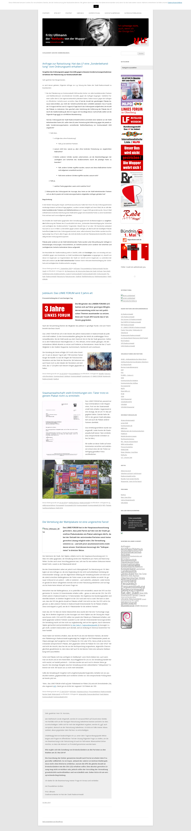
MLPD (123, 388)
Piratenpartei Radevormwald (130, 335)
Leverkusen (86, 376)
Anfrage (99, 271)
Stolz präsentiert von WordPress (52, 822)
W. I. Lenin (135, 601)
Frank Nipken (104, 694)
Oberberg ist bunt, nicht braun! (131, 473)
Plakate (108, 505)
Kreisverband (128, 568)
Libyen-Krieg (127, 573)
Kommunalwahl (76, 274)
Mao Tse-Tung (140, 573)
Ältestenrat (144, 606)
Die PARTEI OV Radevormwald (131, 322)
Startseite (45, 13)
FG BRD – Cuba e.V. (127, 375)
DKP (122, 370)
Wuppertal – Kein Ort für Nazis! (131, 481)
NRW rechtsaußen (127, 444)
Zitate (137, 605)
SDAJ (122, 396)
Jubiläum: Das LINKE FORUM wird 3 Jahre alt (67, 293)
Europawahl (60, 505)
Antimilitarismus (131, 552)
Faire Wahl (106, 271)
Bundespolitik (129, 559)
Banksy (123, 495)
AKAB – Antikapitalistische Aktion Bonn (133, 359)
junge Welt (124, 423)
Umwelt (144, 599)
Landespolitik (129, 571)
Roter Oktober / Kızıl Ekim (129, 452)
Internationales (130, 564)
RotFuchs (124, 455)
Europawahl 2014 (70, 505)
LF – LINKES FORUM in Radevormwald (133, 327)
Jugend (68, 274)
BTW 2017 (57, 13)
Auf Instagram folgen (136, 280)
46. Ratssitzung (70, 271)
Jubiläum (67, 376)
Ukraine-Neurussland (131, 598)
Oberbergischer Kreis (133, 578)
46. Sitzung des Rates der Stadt (86, 271)
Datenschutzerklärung (132, 13)
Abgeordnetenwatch (128, 420)
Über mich (80, 13)
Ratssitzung (61, 276)
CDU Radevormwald (127, 317)
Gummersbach (59, 376)
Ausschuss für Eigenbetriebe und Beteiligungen (131, 557)
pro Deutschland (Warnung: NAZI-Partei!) (134, 338)
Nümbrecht (106, 376)
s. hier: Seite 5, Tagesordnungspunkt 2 (84, 625)
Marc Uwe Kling (126, 497)
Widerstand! (56, 694)
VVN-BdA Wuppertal (127, 407)
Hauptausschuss (82, 692)
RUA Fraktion (125, 341)
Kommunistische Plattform (132, 566)
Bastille (101, 374)
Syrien (135, 595)
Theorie (142, 595)
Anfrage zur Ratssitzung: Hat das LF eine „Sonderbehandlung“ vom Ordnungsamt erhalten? (75, 65)
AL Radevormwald (127, 314)
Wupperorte (127, 605)
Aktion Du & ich (126, 471)
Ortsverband (128, 580)
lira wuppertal (125, 386)
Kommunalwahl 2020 (89, 274)
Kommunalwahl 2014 (95, 505)
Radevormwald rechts (128, 476)
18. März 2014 (46, 802)
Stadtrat (68, 13)
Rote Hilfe (143, 593)
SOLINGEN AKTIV (126, 402)
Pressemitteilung (86, 268)
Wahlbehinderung (88, 276)
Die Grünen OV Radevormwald (131, 319)
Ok (96, 6)
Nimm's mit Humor (130, 575)
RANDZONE (124, 450)
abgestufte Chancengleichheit (89, 694)
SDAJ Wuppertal (126, 399)
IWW (122, 378)
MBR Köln (124, 428)
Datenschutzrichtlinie (175, 3)
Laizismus (140, 569)
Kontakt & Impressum (112, 13)
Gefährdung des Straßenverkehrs (53, 274)
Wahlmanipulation (101, 276)
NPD (103, 505)
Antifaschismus (74, 503)
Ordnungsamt (101, 274)
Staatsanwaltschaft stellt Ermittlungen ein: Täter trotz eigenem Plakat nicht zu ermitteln (75, 394)
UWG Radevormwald (128, 346)
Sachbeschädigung (48, 508)
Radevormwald (98, 268)
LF (91, 376)
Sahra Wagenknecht (128, 500)
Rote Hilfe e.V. (125, 391)
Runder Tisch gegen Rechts (130, 479)
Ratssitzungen (70, 276)
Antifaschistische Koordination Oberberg (134, 362)
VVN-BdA (124, 404)
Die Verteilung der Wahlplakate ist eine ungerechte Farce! (75, 521)
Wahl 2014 (59, 508)
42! (55, 686)
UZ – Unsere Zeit (126, 457)
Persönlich (129, 583)
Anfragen (77, 268)
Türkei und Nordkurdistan (128, 597)
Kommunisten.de (126, 426)
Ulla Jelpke (124, 503)
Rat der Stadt (46, 694)
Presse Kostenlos (127, 447)
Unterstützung (94, 13)
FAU (122, 373)
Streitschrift (126, 595)
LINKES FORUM (97, 376)
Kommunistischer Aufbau (129, 383)
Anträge (125, 554)
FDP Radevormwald (127, 325)
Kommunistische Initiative (129, 380)
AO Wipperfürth (126, 365)
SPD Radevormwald (127, 343)
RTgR (122, 394)
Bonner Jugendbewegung (129, 367)
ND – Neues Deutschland (129, 442)
